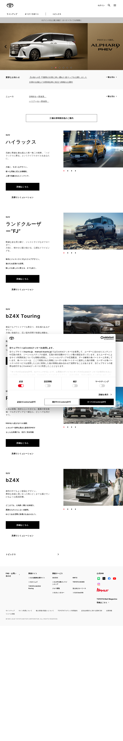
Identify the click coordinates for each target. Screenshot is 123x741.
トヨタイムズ (32, 582)
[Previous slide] (6, 46)
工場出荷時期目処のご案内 (61, 118)
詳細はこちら (23, 186)
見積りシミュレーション (23, 197)
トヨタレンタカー (58, 592)
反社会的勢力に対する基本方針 (91, 610)
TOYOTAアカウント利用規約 (67, 610)
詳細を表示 (103, 394)
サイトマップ (10, 610)
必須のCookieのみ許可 (26, 402)
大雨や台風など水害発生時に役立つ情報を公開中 (51, 82)
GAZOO (55, 578)
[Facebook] (109, 578)
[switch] (48, 385)
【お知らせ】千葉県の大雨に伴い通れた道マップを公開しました (58, 77)
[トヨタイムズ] (103, 590)
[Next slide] (117, 46)
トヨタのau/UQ (78, 592)
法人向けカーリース (79, 588)
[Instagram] (99, 584)
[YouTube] (115, 578)
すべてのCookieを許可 (96, 402)
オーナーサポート (32, 14)
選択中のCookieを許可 (61, 402)
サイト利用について (25, 610)
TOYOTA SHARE (79, 582)
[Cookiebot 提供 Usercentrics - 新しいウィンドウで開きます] (103, 338)
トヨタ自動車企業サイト (36, 578)
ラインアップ (12, 14)
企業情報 (109, 610)
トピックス (56, 14)
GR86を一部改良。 (37, 96)
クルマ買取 (56, 588)
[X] (104, 578)
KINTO (75, 578)
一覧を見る (110, 77)
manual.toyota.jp (43, 351)
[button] (51, 67)
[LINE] (99, 578)
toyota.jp (28, 351)
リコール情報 (10, 614)
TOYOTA (10, 5)
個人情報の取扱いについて (45, 610)
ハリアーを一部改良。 (39, 101)
